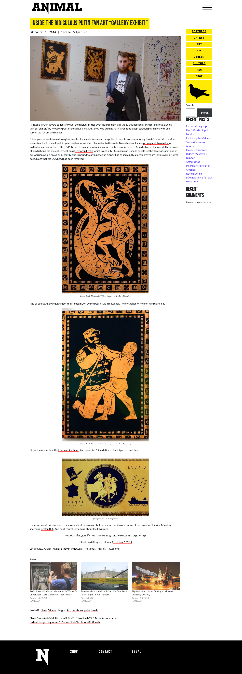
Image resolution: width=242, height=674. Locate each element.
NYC (199, 50)
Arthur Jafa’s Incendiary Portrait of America (198, 165)
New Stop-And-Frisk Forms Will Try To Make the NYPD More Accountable (73, 618)
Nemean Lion (78, 303)
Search (190, 105)
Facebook (77, 610)
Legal (136, 651)
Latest (199, 37)
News (44, 610)
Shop (199, 76)
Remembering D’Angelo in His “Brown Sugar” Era (199, 177)
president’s (112, 124)
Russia (94, 610)
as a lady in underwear (70, 548)
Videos (52, 610)
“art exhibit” (41, 128)
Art (69, 610)
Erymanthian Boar (68, 449)
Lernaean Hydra (84, 150)
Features (199, 31)
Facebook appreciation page (137, 128)
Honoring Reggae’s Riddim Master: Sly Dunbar (196, 153)
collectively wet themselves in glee (76, 124)
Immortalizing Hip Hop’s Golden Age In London (197, 130)
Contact (105, 651)
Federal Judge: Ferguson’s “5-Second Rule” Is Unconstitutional (64, 622)
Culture (199, 63)
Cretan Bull (47, 528)
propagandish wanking (156, 142)
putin (87, 610)
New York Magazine (123, 296)
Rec (199, 70)
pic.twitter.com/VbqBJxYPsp (129, 535)
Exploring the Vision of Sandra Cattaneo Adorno (199, 141)
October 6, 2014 (122, 542)
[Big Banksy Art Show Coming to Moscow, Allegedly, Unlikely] (155, 576)
